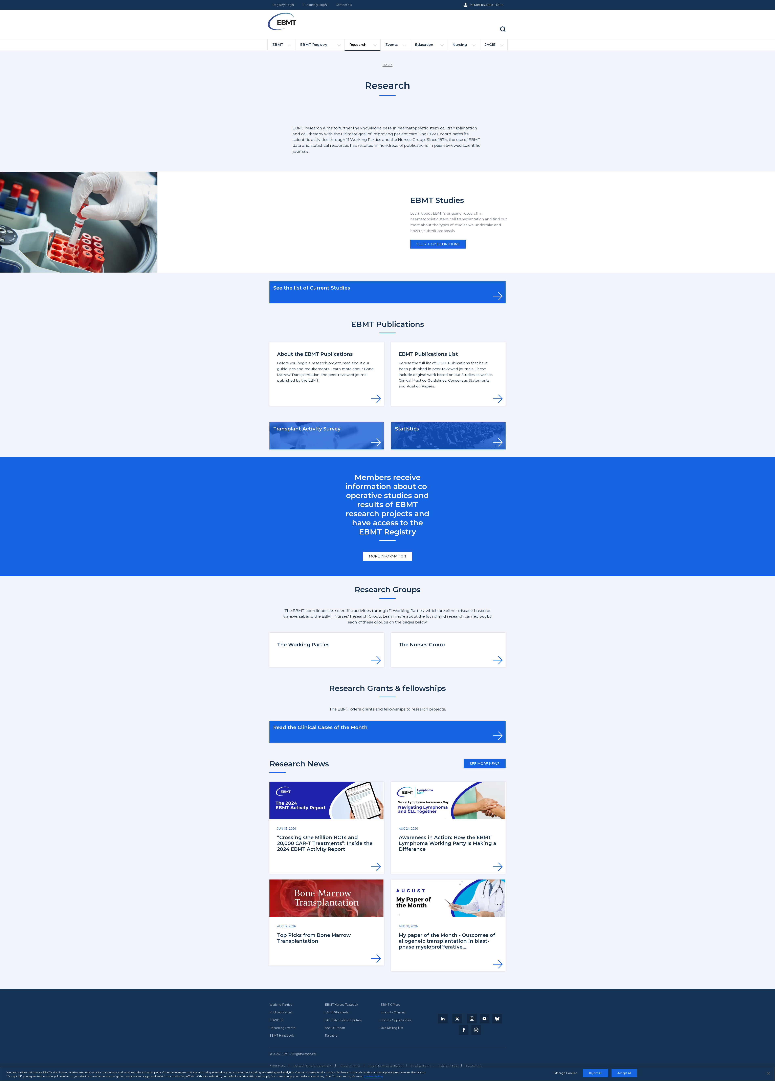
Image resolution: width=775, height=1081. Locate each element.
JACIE (490, 44)
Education (424, 44)
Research (358, 44)
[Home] (282, 21)
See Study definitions (438, 244)
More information (387, 556)
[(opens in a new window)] (443, 1018)
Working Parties (280, 1004)
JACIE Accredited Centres (343, 1020)
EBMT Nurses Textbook (341, 1004)
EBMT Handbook (281, 1035)
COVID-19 (276, 1020)
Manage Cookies (565, 1073)
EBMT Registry (313, 44)
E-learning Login (315, 5)
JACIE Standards (336, 1012)
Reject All (595, 1073)
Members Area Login (486, 4)
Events (391, 44)
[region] (387, 1073)
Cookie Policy (373, 1076)
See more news (485, 764)
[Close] (768, 1073)
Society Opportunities (396, 1020)
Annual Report (335, 1028)
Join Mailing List (392, 1028)
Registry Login (283, 5)
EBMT (277, 44)
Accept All (624, 1073)
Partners (331, 1035)
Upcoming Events (282, 1028)
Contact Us (344, 5)
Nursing (459, 44)
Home (387, 65)
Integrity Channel (393, 1012)
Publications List (280, 1012)
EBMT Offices (390, 1004)
